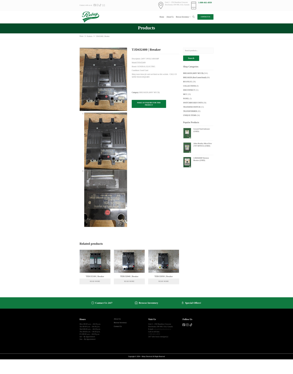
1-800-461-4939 (205, 2)
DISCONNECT (189, 90)
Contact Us (118, 326)
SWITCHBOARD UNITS (193, 103)
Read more (95, 281)
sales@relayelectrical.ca (162, 329)
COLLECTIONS (189, 86)
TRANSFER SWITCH (191, 107)
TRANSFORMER (190, 111)
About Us (117, 319)
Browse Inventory (120, 322)
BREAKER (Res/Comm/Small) (194, 77)
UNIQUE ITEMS (189, 115)
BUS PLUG (187, 82)
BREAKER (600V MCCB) (149, 92)
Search (191, 58)
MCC (185, 94)
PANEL (186, 98)
